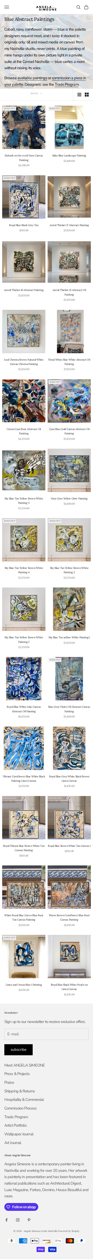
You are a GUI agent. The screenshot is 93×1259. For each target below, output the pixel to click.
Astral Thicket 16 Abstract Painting (24, 290)
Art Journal (12, 1142)
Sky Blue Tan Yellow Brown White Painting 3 (69, 570)
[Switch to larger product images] (79, 94)
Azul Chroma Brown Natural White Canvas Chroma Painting (24, 362)
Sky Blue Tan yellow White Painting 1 (69, 637)
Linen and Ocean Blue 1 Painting (24, 984)
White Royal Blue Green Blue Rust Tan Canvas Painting (23, 917)
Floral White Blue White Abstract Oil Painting (69, 362)
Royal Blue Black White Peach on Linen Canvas (69, 987)
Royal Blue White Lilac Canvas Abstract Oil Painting (24, 709)
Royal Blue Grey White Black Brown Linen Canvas (69, 778)
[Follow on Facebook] (6, 1220)
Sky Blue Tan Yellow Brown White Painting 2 (24, 639)
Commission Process (20, 1108)
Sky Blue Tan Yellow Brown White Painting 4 (24, 570)
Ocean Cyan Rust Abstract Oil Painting (24, 431)
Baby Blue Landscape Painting (69, 155)
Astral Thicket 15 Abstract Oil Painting (69, 292)
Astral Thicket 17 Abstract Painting (69, 225)
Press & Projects (17, 1073)
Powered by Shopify (68, 1231)
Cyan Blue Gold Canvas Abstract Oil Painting (69, 431)
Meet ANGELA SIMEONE (24, 1065)
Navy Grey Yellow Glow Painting (69, 498)
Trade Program (66, 84)
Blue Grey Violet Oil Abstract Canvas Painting (69, 709)
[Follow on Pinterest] (29, 1220)
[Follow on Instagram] (18, 1220)
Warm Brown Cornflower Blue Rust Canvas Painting (69, 917)
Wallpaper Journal (18, 1134)
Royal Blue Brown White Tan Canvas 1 (69, 845)
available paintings (32, 77)
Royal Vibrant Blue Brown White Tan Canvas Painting (24, 848)
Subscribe (18, 1049)
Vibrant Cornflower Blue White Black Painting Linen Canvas (24, 778)
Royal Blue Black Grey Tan (23, 225)
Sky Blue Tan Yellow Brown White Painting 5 (24, 500)
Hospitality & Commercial (24, 1099)
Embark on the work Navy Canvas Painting (24, 157)
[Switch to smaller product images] (87, 94)
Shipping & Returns (19, 1091)
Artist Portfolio (15, 1125)
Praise (9, 1082)
